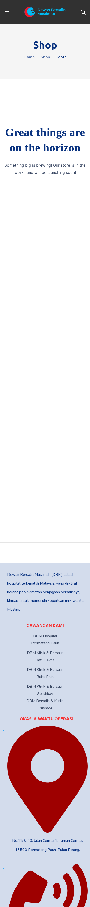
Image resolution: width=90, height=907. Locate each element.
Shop (45, 57)
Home (29, 57)
